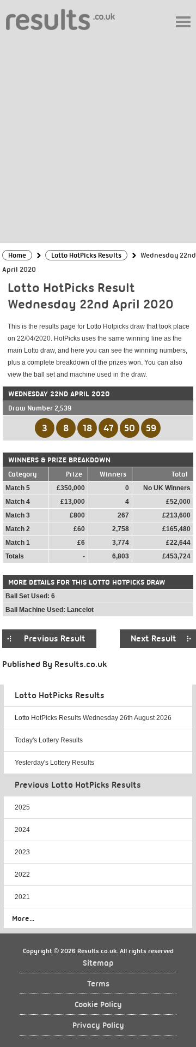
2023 (22, 852)
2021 (22, 897)
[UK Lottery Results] (60, 18)
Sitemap (98, 963)
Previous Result (54, 639)
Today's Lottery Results (49, 740)
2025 (22, 807)
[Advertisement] (98, 136)
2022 (22, 874)
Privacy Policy (98, 1025)
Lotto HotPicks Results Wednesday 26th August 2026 (93, 718)
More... (23, 918)
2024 (22, 830)
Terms (98, 984)
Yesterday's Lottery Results (54, 762)
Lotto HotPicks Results (60, 695)
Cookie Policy (98, 1004)
